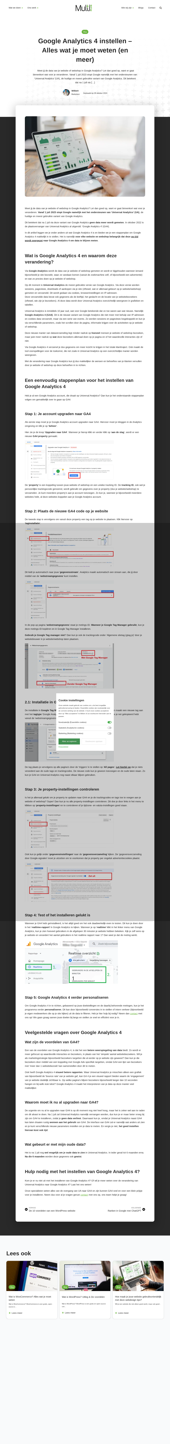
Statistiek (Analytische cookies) (71, 728)
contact (134, 1013)
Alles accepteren (69, 741)
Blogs (141, 8)
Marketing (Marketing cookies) (71, 733)
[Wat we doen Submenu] (23, 8)
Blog (85, 32)
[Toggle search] (161, 8)
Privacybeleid (63, 747)
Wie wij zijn (126, 8)
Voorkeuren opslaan (93, 741)
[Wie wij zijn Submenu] (134, 8)
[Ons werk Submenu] (38, 8)
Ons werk (31, 8)
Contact (151, 8)
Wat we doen (15, 8)
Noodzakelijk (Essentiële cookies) (72, 722)
